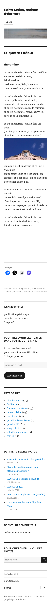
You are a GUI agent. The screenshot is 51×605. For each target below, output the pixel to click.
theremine (11, 64)
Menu (9, 22)
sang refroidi (14, 428)
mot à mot (13, 416)
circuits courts (38, 288)
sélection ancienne (17, 432)
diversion (17, 291)
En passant (24, 288)
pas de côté (13, 424)
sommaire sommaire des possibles (26, 459)
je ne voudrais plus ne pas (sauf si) (26, 494)
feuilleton (12, 404)
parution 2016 (11, 581)
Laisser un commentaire (35, 291)
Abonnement (14, 375)
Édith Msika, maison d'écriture (18, 596)
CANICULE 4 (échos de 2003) (23, 478)
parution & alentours (18, 420)
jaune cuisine (14, 412)
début (9, 291)
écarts (7, 587)
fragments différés (17, 408)
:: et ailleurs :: (11, 574)
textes (10, 436)
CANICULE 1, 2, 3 (16, 486)
